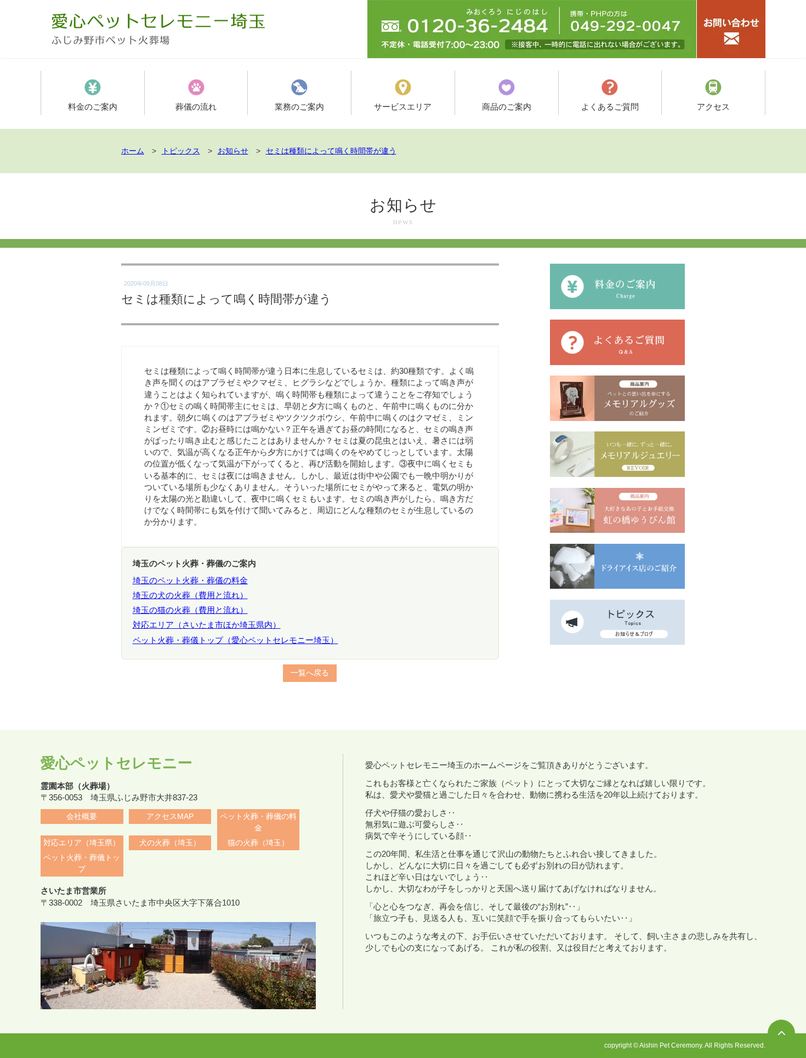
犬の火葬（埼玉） (170, 843)
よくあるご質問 (610, 106)
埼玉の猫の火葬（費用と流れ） (190, 610)
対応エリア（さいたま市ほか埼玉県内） (207, 624)
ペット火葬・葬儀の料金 (258, 822)
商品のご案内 (506, 106)
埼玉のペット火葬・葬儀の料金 (190, 580)
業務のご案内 (299, 106)
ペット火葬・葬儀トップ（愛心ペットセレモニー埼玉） (235, 640)
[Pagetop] (781, 1033)
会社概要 (81, 816)
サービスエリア (403, 106)
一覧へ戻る (310, 673)
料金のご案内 (92, 106)
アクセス (713, 106)
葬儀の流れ (196, 106)
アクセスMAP (170, 816)
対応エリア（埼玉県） (81, 843)
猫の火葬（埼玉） (258, 843)
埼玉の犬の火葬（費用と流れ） (190, 595)
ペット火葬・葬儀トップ (81, 863)
